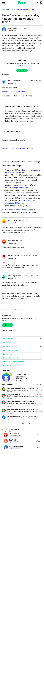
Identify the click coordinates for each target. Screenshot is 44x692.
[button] (4, 29)
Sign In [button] (22, 70)
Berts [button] (9, 240)
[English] (22, 2)
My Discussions (8, 342)
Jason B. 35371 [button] (12, 220)
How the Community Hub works (13, 358)
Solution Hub (7, 354)
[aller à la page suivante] (29, 423)
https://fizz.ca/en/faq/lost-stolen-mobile (17, 149)
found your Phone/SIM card (17, 210)
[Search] (37, 2)
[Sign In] (41, 2)
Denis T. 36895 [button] (12, 28)
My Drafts (22, 346)
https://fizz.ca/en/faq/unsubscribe (15, 92)
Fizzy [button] (9, 276)
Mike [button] (9, 80)
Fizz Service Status (9, 365)
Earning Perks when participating (14, 362)
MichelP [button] (9, 255)
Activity (5, 335)
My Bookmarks (22, 339)
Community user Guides (11, 350)
